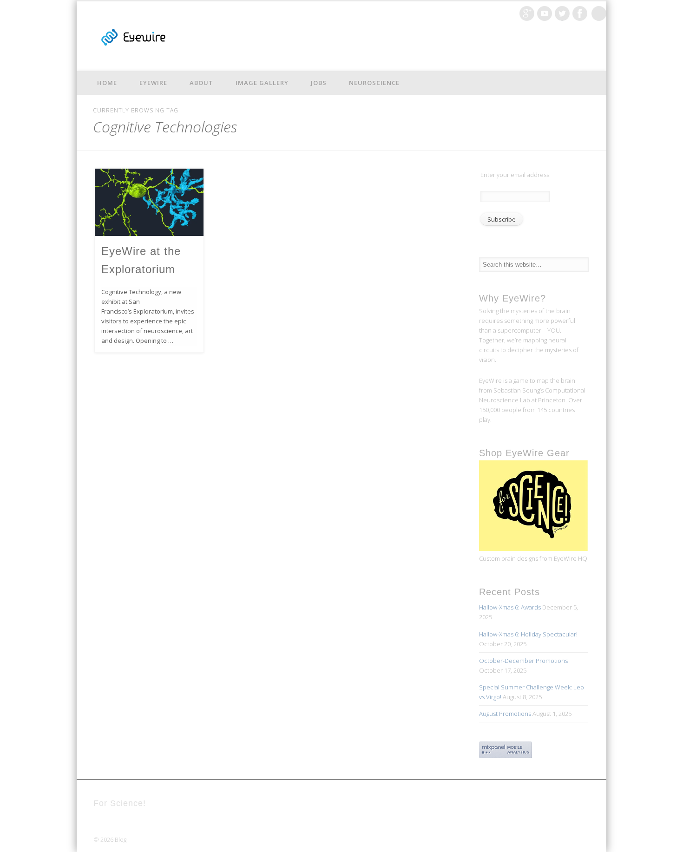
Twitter (562, 13)
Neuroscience (374, 83)
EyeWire (153, 83)
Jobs (319, 83)
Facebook (579, 13)
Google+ (526, 13)
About (201, 83)
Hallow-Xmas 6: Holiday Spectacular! (528, 634)
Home (107, 83)
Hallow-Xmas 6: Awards (510, 607)
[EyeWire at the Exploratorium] (149, 202)
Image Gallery (262, 83)
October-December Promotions (523, 660)
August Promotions (505, 713)
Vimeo (544, 13)
